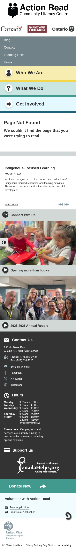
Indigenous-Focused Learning (30, 168)
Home (8, 62)
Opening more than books (30, 270)
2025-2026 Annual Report (29, 325)
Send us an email (20, 366)
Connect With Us (23, 215)
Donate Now (20, 486)
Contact (9, 47)
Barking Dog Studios (45, 545)
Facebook (16, 372)
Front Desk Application (22, 512)
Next (67, 204)
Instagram (16, 384)
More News (11, 204)
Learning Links (14, 55)
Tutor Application (19, 507)
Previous (60, 204)
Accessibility (64, 545)
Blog (7, 40)
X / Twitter (16, 378)
